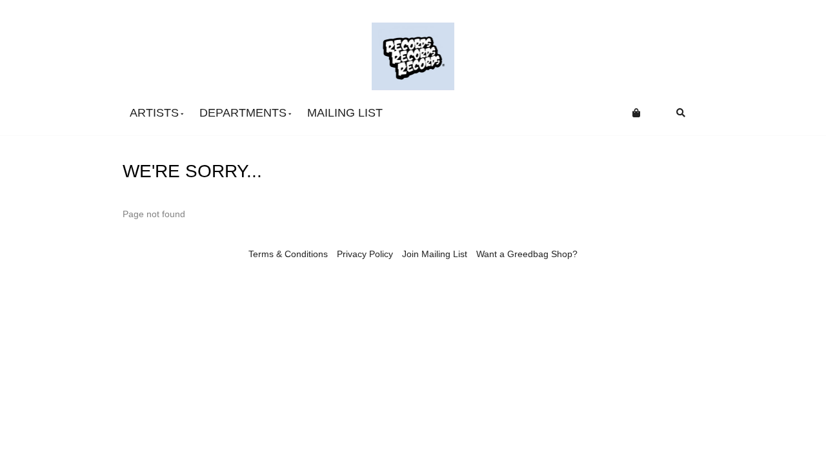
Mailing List (345, 112)
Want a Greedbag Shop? (527, 254)
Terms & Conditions (288, 254)
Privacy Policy (365, 254)
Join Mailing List (434, 254)
